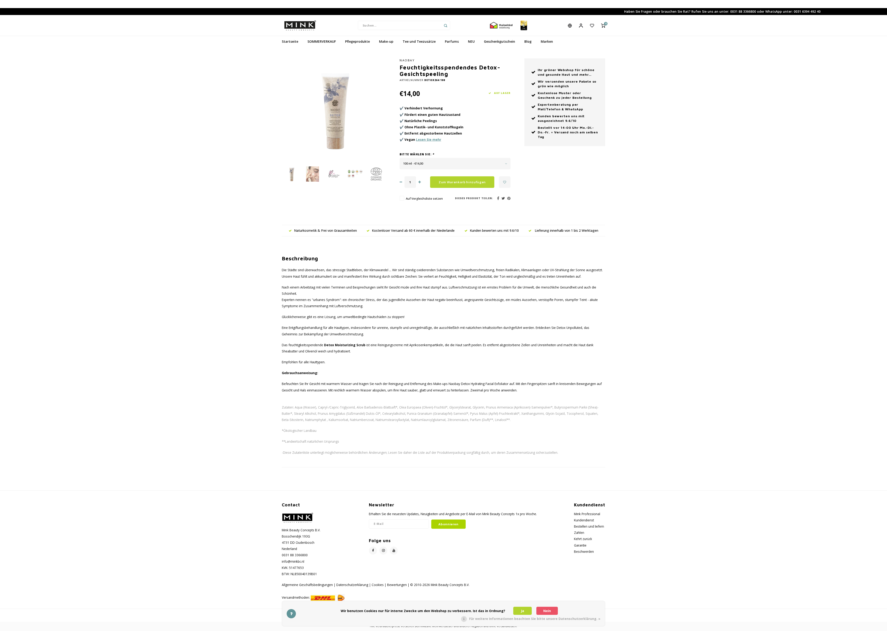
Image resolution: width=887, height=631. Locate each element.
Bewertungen (397, 585)
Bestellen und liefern (589, 526)
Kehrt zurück (583, 539)
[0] (603, 25)
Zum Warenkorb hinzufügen (462, 182)
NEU (471, 41)
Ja (522, 611)
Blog (528, 41)
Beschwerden (584, 551)
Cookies (378, 585)
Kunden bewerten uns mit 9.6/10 (494, 230)
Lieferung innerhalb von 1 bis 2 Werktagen (566, 230)
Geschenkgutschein (499, 41)
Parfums (452, 41)
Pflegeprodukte (357, 41)
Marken (547, 41)
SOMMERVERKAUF (321, 41)
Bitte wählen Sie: (417, 154)
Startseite (290, 41)
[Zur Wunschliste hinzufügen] (504, 182)
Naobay (407, 60)
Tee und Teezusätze (419, 41)
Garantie (580, 545)
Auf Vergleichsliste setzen (424, 199)
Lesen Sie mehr (428, 139)
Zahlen (579, 532)
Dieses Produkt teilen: (474, 198)
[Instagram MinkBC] (383, 551)
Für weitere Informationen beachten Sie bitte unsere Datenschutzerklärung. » (534, 618)
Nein (547, 611)
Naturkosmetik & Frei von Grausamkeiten (325, 230)
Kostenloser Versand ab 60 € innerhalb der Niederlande (413, 230)
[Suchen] (445, 25)
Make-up (386, 41)
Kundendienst (584, 520)
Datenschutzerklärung (352, 585)
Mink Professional (587, 514)
